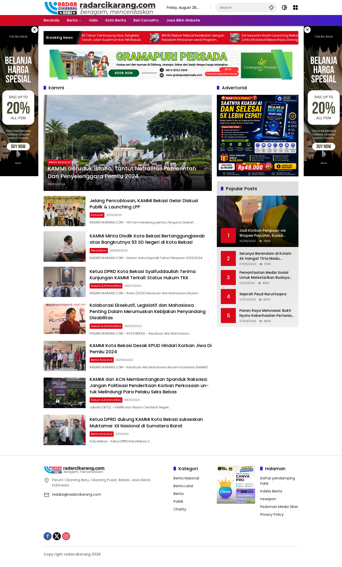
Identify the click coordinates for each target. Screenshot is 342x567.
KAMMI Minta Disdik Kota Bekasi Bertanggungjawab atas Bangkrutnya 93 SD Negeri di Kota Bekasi (147, 239)
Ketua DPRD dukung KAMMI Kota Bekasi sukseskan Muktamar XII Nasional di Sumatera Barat (146, 422)
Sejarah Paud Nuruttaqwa (262, 294)
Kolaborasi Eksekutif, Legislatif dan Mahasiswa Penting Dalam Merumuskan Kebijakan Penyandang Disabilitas (148, 311)
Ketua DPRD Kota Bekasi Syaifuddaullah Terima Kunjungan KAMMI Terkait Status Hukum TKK (143, 274)
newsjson (268, 498)
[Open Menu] (295, 8)
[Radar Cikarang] (100, 7)
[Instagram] (66, 536)
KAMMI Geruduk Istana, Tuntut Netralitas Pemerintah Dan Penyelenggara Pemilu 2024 (122, 172)
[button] (271, 7)
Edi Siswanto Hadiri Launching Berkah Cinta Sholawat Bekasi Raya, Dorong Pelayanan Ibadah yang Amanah (250, 38)
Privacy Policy (272, 514)
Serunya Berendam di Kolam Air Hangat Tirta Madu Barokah (265, 256)
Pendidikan (99, 250)
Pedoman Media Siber (279, 506)
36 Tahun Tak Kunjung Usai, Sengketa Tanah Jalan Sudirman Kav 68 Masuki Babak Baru (90, 38)
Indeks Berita (271, 491)
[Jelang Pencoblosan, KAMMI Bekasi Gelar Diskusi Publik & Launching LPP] (65, 211)
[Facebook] (48, 536)
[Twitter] (57, 536)
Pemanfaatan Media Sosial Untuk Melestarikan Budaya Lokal (264, 275)
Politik (178, 501)
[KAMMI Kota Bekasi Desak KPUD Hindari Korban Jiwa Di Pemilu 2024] (65, 356)
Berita (179, 493)
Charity (180, 509)
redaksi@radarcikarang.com (76, 494)
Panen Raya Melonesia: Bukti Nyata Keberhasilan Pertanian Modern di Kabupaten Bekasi (266, 313)
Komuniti (97, 215)
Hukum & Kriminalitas (106, 286)
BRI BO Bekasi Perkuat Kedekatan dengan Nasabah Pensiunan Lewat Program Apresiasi (172, 38)
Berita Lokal (183, 485)
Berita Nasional (59, 162)
